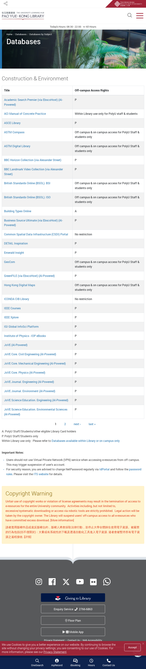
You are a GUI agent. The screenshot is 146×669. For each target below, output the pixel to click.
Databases (21, 34)
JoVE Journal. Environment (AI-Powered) (29, 391)
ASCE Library (12, 123)
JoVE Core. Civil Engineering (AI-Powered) (30, 354)
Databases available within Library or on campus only (86, 441)
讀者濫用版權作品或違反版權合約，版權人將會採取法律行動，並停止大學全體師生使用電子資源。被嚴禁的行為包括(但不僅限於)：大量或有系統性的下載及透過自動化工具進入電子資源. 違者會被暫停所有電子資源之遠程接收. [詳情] (73, 532)
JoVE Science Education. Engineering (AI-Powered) (36, 400)
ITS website (41, 474)
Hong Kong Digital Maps (19, 285)
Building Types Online (17, 211)
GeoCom (9, 262)
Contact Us (73, 640)
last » (92, 424)
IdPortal (104, 469)
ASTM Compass (14, 132)
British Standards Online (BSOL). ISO (27, 197)
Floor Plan (74, 620)
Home (9, 34)
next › (77, 424)
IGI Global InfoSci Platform (21, 327)
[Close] (143, 644)
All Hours (73, 26)
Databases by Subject (40, 34)
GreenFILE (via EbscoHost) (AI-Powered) (29, 276)
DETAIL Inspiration (16, 243)
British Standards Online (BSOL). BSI (27, 183)
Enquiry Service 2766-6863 (73, 609)
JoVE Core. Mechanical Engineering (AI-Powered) (35, 363)
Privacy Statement (54, 640)
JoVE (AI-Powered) (15, 345)
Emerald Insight (14, 253)
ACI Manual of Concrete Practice (25, 114)
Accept (132, 647)
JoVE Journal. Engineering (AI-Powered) (29, 382)
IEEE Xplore (11, 317)
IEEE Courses (12, 308)
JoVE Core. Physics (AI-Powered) (24, 372)
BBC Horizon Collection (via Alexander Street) (32, 160)
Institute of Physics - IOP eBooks (25, 336)
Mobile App (76, 632)
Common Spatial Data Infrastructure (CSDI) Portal (36, 234)
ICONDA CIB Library (16, 299)
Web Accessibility (92, 640)
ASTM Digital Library (17, 146)
